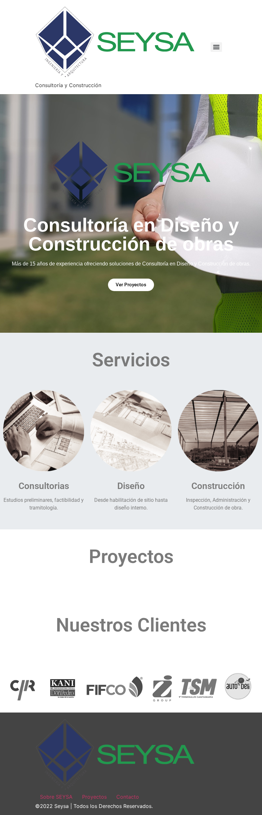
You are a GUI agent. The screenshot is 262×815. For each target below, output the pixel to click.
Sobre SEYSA (56, 797)
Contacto (127, 797)
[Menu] (216, 47)
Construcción (218, 486)
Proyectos (94, 797)
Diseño (131, 486)
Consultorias (44, 486)
